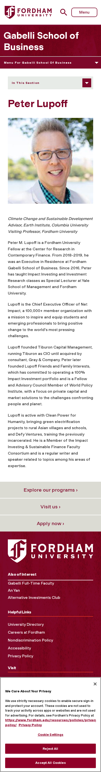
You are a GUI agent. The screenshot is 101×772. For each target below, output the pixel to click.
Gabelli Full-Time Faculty (31, 583)
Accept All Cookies (50, 763)
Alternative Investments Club (34, 597)
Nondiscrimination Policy (30, 640)
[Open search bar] (65, 12)
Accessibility (19, 648)
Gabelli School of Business (41, 41)
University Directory (26, 624)
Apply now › (50, 523)
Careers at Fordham (26, 632)
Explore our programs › (51, 490)
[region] (50, 724)
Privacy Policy (20, 656)
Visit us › (50, 507)
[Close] (95, 684)
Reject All (50, 749)
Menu (84, 12)
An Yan (14, 590)
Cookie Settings (50, 734)
